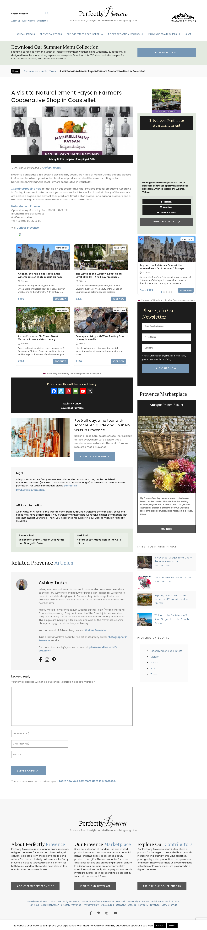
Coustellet (66, 408)
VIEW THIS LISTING (165, 221)
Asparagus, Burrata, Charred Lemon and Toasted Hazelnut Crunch (171, 599)
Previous (135, 173)
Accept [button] (160, 925)
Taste (154, 674)
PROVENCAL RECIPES (51, 34)
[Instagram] (61, 391)
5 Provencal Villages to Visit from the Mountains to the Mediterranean (173, 561)
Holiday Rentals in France (166, 901)
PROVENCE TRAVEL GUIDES (162, 34)
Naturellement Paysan (25, 206)
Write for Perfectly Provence (98, 901)
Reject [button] (172, 925)
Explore (155, 656)
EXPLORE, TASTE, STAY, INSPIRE (83, 34)
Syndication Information (30, 490)
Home (15, 71)
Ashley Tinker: (52, 167)
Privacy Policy (165, 359)
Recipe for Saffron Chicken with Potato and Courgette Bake (42, 541)
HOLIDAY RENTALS (25, 34)
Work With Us (28, 20)
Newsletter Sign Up (37, 901)
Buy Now (167, 529)
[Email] (75, 391)
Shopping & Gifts (85, 159)
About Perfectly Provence (35, 886)
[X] (90, 391)
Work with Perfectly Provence (132, 901)
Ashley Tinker (48, 71)
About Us (15, 20)
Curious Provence (28, 227)
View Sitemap (169, 905)
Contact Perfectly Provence (144, 905)
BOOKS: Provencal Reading (124, 34)
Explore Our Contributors (162, 886)
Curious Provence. (95, 630)
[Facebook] (54, 391)
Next (198, 173)
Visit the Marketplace (95, 886)
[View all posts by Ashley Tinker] (23, 583)
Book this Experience (94, 456)
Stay (153, 668)
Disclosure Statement (113, 905)
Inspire (70, 159)
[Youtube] (83, 391)
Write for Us (42, 20)
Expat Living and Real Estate (166, 651)
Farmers (79, 408)
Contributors (31, 71)
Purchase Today (166, 52)
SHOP (188, 34)
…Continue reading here (26, 188)
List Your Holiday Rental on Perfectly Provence (55, 905)
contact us (70, 485)
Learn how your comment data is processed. (87, 781)
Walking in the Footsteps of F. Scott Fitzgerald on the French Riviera (171, 619)
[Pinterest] (68, 391)
